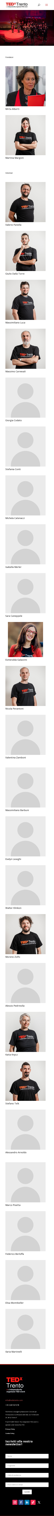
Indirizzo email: (27, 1480)
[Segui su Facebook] (20, 1502)
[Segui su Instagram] (14, 1502)
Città (27, 1471)
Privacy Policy (10, 1429)
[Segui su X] (39, 1502)
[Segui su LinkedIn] (27, 1502)
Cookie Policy (9, 1433)
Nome (27, 1452)
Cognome (27, 1461)
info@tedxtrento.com (14, 1400)
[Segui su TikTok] (33, 1502)
